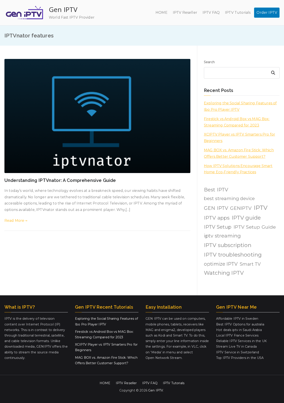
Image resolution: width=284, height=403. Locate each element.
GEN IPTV (216, 208)
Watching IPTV (224, 273)
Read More (14, 220)
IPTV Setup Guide (255, 227)
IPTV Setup (218, 227)
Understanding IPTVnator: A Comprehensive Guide (60, 180)
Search (209, 62)
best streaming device (229, 198)
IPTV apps (216, 218)
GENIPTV (241, 208)
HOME (162, 12)
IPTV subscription (227, 245)
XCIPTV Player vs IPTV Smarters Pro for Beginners (239, 137)
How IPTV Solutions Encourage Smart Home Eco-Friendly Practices (238, 169)
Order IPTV (266, 12)
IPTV (261, 207)
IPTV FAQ (211, 12)
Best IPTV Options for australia (240, 324)
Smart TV (250, 264)
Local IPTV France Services (237, 335)
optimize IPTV (221, 264)
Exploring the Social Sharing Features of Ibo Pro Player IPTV (240, 106)
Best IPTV (216, 190)
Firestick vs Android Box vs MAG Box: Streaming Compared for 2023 (237, 122)
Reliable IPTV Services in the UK (241, 341)
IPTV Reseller (185, 12)
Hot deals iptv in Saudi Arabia (239, 330)
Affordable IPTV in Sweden (237, 319)
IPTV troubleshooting (233, 254)
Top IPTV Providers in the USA (240, 358)
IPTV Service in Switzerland (237, 352)
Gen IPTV (63, 9)
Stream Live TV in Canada (236, 346)
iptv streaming (222, 236)
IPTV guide (246, 217)
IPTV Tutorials (237, 12)
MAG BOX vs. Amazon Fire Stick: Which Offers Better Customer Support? (239, 153)
